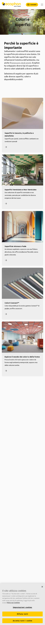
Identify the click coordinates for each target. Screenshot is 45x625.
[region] (22, 604)
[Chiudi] (42, 586)
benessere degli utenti (21, 63)
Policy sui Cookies (13, 603)
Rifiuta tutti (22, 614)
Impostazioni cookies (22, 607)
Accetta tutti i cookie (22, 621)
